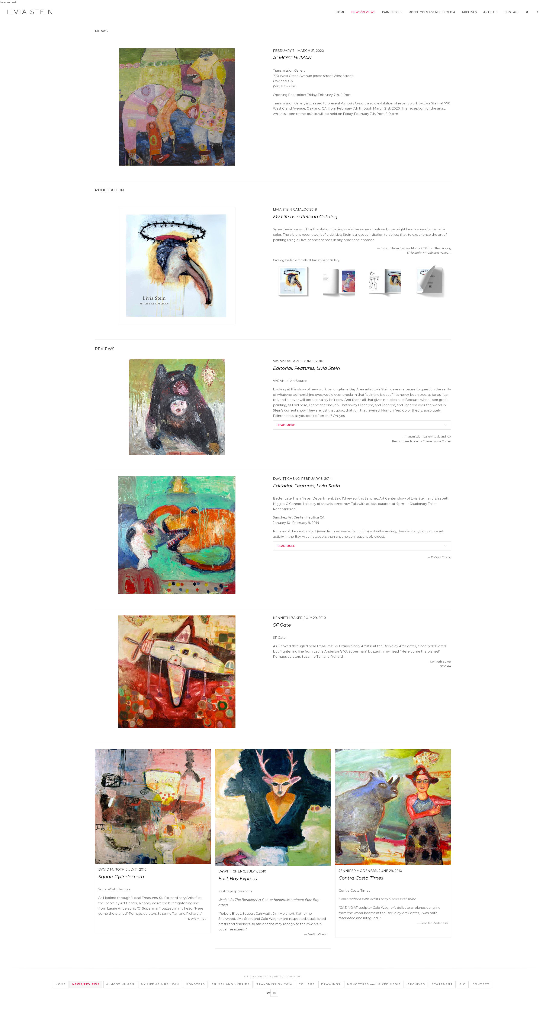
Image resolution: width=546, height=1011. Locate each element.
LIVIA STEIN (30, 12)
